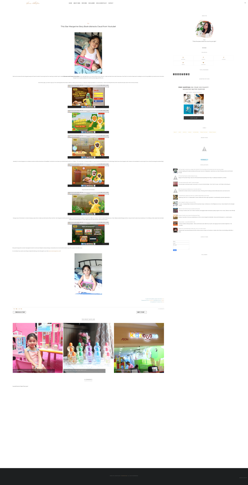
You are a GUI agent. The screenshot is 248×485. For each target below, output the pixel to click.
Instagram (183, 59)
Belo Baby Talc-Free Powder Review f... (126, 370)
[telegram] (16, 309)
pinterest (203, 59)
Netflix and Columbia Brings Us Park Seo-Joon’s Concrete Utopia (192, 228)
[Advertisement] (99, 8)
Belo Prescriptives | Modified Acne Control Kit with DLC (189, 189)
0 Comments (161, 308)
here (163, 298)
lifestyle (184, 132)
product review (212, 132)
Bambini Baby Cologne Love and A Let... (25, 370)
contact (110, 3)
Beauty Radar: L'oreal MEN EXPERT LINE (186, 221)
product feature (203, 132)
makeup (189, 132)
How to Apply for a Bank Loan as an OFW (186, 202)
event (180, 132)
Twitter (162, 300)
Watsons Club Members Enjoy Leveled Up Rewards (189, 208)
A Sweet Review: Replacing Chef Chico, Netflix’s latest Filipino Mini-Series (193, 195)
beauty (175, 132)
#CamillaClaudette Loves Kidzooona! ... (76, 370)
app (88, 23)
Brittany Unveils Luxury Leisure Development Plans (189, 215)
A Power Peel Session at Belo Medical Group (187, 175)
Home (70, 3)
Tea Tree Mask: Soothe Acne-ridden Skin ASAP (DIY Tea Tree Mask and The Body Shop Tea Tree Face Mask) (200, 169)
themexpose (124, 475)
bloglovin (203, 64)
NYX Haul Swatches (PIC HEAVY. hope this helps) (188, 182)
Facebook (151, 300)
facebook (224, 59)
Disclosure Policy (101, 3)
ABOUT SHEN (76, 3)
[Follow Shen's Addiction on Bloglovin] (204, 160)
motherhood (195, 132)
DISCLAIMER (91, 3)
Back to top (243, 477)
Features (84, 3)
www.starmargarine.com (54, 251)
